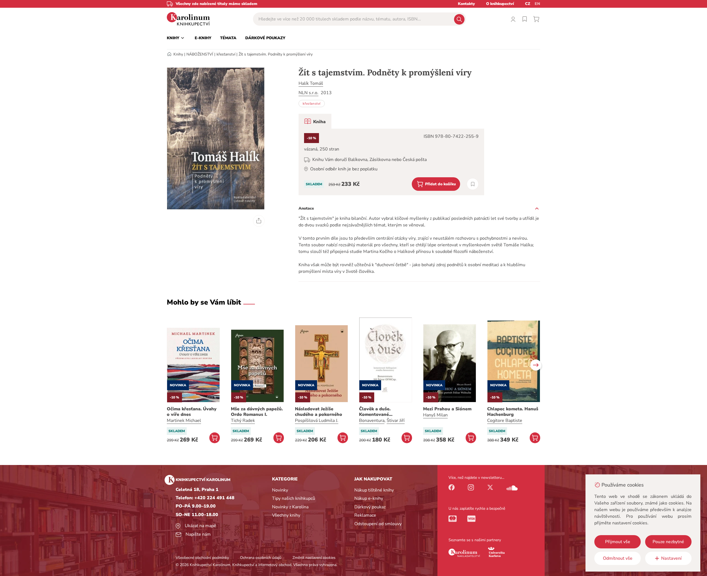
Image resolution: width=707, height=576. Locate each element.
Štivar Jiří (396, 421)
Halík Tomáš (311, 83)
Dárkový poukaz (370, 507)
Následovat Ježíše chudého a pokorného (318, 411)
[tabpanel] (391, 162)
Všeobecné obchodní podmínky (202, 557)
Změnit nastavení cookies (314, 557)
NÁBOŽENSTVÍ (199, 54)
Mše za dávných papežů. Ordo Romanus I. (257, 411)
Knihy (178, 54)
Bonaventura (371, 421)
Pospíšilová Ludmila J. (316, 421)
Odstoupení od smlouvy (378, 524)
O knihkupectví (500, 3)
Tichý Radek (243, 421)
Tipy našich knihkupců (293, 498)
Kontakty (466, 3)
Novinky (280, 490)
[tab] (315, 121)
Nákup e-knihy (368, 498)
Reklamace (365, 515)
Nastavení (671, 558)
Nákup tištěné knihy (374, 490)
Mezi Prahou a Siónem (447, 409)
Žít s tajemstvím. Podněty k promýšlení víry (276, 54)
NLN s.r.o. (308, 93)
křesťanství (226, 54)
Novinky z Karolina (290, 507)
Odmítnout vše (617, 558)
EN (537, 3)
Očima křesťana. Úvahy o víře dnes (192, 411)
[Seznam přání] (525, 19)
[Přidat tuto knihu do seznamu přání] (473, 184)
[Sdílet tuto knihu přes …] (259, 221)
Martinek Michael (184, 421)
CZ (527, 3)
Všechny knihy (286, 515)
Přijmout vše (617, 542)
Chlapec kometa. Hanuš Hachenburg (512, 411)
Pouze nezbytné (668, 542)
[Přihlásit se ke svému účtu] (513, 19)
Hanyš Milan (435, 415)
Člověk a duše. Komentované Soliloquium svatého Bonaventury (381, 411)
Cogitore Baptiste (504, 421)
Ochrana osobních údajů (260, 557)
